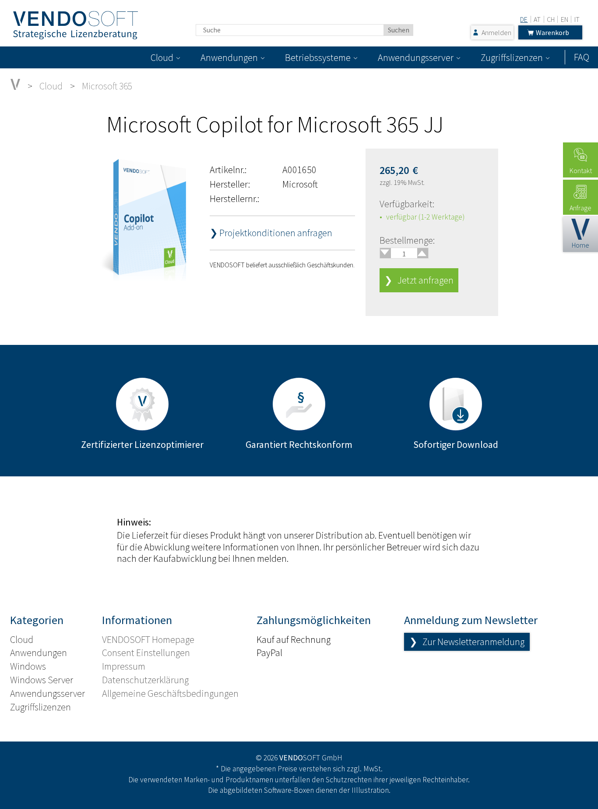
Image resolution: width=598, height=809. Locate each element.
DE (524, 19)
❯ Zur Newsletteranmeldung (466, 641)
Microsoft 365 (107, 86)
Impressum (123, 666)
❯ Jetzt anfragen (419, 280)
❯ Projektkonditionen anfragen (271, 233)
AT (537, 19)
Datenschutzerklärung (145, 680)
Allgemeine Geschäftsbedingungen (170, 693)
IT (577, 19)
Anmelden (496, 32)
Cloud (162, 57)
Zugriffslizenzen (512, 57)
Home (580, 245)
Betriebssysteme (318, 57)
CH (551, 19)
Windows (28, 666)
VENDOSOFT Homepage (148, 639)
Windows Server (41, 680)
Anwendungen (229, 57)
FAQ (581, 57)
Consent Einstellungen (146, 652)
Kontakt (581, 170)
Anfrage (580, 207)
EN (564, 19)
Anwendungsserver (416, 57)
